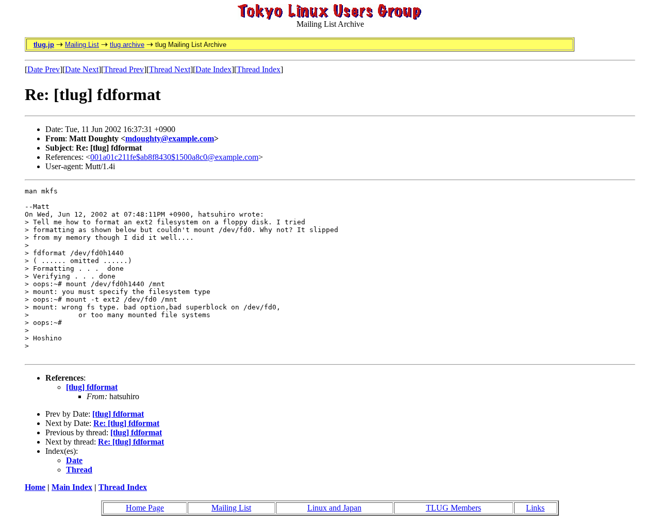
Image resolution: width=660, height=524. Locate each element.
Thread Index (258, 69)
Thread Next (169, 69)
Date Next (81, 69)
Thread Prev (124, 69)
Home (35, 487)
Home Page (145, 507)
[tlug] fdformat (92, 387)
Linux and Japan (334, 507)
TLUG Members (453, 507)
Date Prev (43, 69)
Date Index (213, 69)
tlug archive (127, 44)
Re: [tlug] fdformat (126, 423)
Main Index (72, 487)
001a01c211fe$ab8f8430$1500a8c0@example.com (174, 157)
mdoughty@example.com (169, 138)
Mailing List (82, 44)
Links (535, 507)
